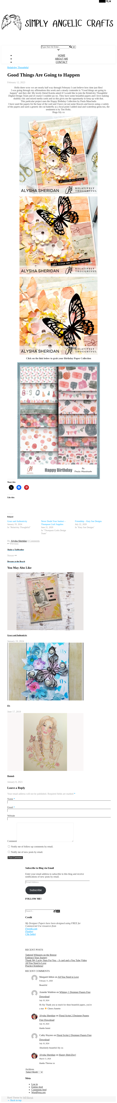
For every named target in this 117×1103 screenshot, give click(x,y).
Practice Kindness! (34, 966)
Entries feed (37, 1087)
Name (11, 799)
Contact (61, 62)
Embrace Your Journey (36, 957)
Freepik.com (31, 928)
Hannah (10, 776)
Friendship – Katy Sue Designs (88, 521)
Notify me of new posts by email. (27, 852)
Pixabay (29, 931)
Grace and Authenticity (17, 521)
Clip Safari (30, 934)
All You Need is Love (35, 963)
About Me (61, 58)
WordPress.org (38, 1092)
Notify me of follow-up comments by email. (32, 846)
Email (11, 807)
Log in (34, 1084)
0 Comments (33, 541)
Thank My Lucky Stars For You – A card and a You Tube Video (56, 960)
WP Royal (28, 1097)
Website (11, 815)
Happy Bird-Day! (67, 1055)
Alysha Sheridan (19, 541)
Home (61, 55)
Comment (12, 841)
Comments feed (38, 1089)
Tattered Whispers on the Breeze (41, 955)
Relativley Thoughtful (17, 67)
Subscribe (36, 890)
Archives (29, 1069)
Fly (8, 706)
